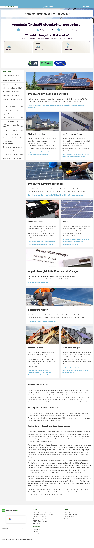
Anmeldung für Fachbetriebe (42, 512)
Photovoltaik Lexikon (70, 514)
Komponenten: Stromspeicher (12, 147)
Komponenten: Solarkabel (11, 134)
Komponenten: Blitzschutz (11, 151)
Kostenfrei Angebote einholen (12, 99)
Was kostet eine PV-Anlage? (12, 81)
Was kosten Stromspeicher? (12, 95)
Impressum (36, 523)
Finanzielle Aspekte (9, 118)
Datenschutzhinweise (40, 517)
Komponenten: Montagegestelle (8, 142)
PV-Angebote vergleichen (11, 92)
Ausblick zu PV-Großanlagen (12, 158)
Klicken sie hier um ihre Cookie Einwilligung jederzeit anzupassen (17, 539)
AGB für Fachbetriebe (40, 521)
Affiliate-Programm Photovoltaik (43, 514)
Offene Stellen (37, 534)
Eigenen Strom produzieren (11, 114)
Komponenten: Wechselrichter (12, 138)
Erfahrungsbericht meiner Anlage (11, 76)
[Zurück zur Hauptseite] (16, 510)
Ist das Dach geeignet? (10, 106)
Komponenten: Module (10, 130)
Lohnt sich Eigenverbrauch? (11, 84)
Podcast (35, 532)
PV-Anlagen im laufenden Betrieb (11, 126)
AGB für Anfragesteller (40, 519)
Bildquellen (36, 529)
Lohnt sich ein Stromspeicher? (12, 88)
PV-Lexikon (85, 7)
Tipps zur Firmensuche (10, 121)
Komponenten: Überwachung (12, 154)
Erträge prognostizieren (10, 110)
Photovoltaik (9, 7)
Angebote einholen (70, 519)
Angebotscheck (47, 7)
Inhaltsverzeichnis (8, 103)
